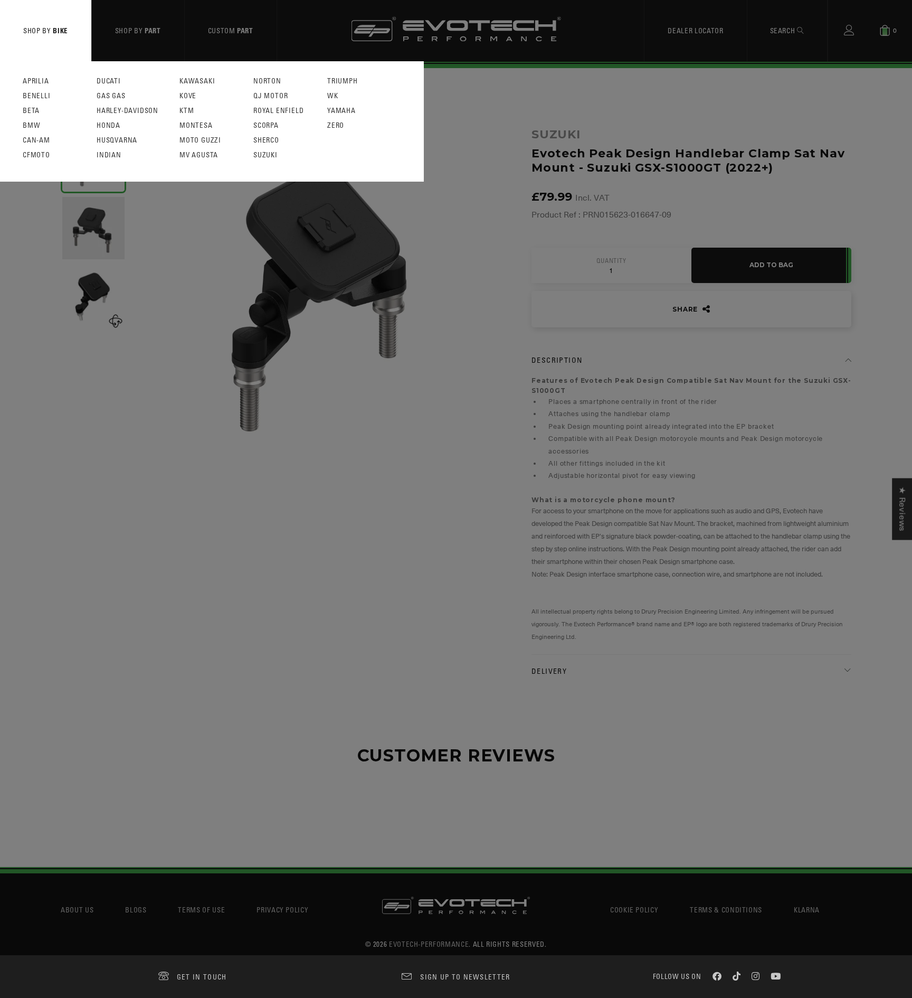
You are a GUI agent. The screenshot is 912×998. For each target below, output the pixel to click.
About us (77, 909)
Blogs (135, 909)
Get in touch (202, 976)
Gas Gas (111, 96)
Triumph (342, 81)
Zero (335, 125)
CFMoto (36, 155)
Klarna (807, 909)
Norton (267, 81)
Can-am (36, 140)
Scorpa (266, 125)
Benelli (37, 96)
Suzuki (265, 155)
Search (783, 30)
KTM (186, 111)
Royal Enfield (278, 111)
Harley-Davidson (127, 111)
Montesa (196, 125)
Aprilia (36, 81)
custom (230, 30)
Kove (187, 96)
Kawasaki (197, 81)
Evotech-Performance (429, 943)
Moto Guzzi (200, 140)
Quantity (611, 261)
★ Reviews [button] (902, 509)
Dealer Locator (695, 30)
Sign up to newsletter (465, 976)
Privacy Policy (282, 909)
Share (686, 309)
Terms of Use (201, 909)
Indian (109, 155)
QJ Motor (270, 96)
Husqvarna (117, 140)
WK (332, 96)
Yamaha (341, 111)
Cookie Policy (634, 909)
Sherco (266, 140)
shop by (45, 30)
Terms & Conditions (726, 909)
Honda (108, 125)
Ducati (109, 81)
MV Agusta (198, 155)
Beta (31, 111)
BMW (31, 125)
